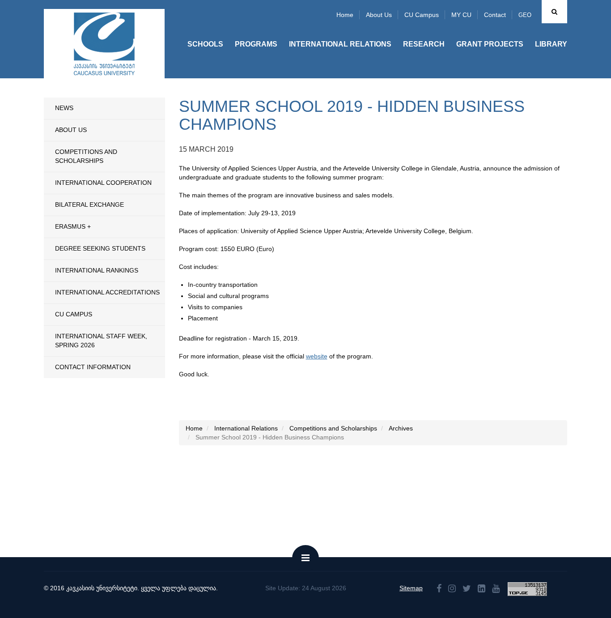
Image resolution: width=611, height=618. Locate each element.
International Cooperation (103, 182)
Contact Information (93, 367)
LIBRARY (551, 44)
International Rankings (96, 270)
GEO (524, 15)
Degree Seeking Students (100, 248)
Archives (401, 428)
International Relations (340, 44)
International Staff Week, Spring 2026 (101, 340)
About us (379, 14)
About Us (71, 129)
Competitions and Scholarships (86, 156)
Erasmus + (73, 226)
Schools (205, 44)
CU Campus (421, 14)
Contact (495, 14)
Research (424, 44)
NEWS (64, 107)
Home (344, 14)
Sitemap (411, 588)
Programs (256, 44)
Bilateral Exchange (89, 204)
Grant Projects (489, 44)
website (316, 356)
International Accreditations (107, 292)
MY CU (461, 14)
